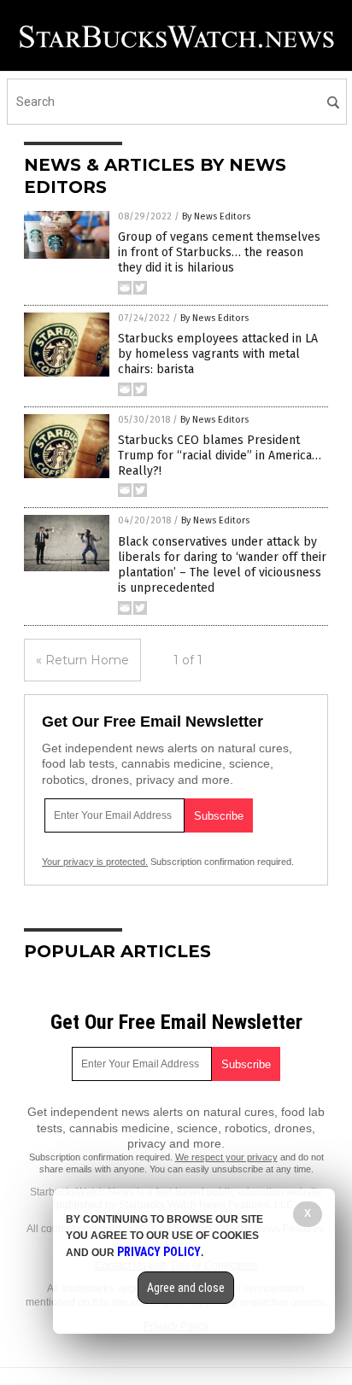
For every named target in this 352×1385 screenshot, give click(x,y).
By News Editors (216, 216)
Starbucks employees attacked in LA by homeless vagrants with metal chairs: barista (218, 354)
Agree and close (186, 1287)
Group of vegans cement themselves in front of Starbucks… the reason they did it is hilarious (219, 252)
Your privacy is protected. (95, 861)
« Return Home (82, 660)
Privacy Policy (159, 1252)
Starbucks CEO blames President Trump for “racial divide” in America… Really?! (219, 455)
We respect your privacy (226, 1157)
